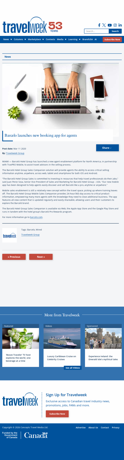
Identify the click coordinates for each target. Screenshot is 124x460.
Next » (41, 257)
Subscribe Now (57, 413)
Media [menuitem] (60, 39)
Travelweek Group (15, 153)
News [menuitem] (6, 39)
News (8, 56)
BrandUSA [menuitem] (87, 39)
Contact (105, 427)
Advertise (81, 427)
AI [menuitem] (96, 39)
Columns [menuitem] (18, 39)
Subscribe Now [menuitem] (112, 39)
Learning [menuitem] (72, 39)
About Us (93, 427)
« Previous (14, 257)
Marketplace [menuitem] (34, 39)
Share (106, 147)
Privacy (115, 427)
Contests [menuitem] (50, 39)
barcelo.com (36, 217)
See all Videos (73, 367)
